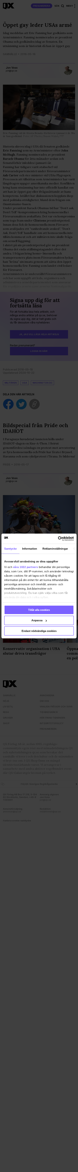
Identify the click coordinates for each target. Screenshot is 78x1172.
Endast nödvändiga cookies (39, 630)
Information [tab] (29, 548)
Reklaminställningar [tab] (55, 548)
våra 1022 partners (25, 567)
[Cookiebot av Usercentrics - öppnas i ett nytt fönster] (58, 538)
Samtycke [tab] (10, 548)
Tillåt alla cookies (39, 609)
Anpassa (36, 620)
